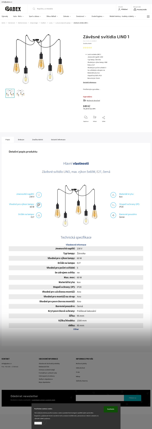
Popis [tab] (8, 139)
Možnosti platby (81, 364)
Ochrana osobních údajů (47, 370)
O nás (78, 372)
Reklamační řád (44, 367)
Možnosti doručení (93, 100)
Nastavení (38, 423)
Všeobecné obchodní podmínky (49, 364)
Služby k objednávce (46, 379)
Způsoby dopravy (82, 381)
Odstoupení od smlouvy (47, 376)
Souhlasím (110, 409)
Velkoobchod (80, 368)
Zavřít (140, 125)
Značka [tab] (37, 139)
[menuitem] (6, 16)
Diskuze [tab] (21, 139)
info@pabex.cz (7, 364)
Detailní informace (89, 82)
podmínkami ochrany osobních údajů (43, 400)
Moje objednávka (44, 382)
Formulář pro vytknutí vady (48, 373)
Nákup (78, 376)
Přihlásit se (132, 398)
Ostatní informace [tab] (58, 139)
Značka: (87, 43)
